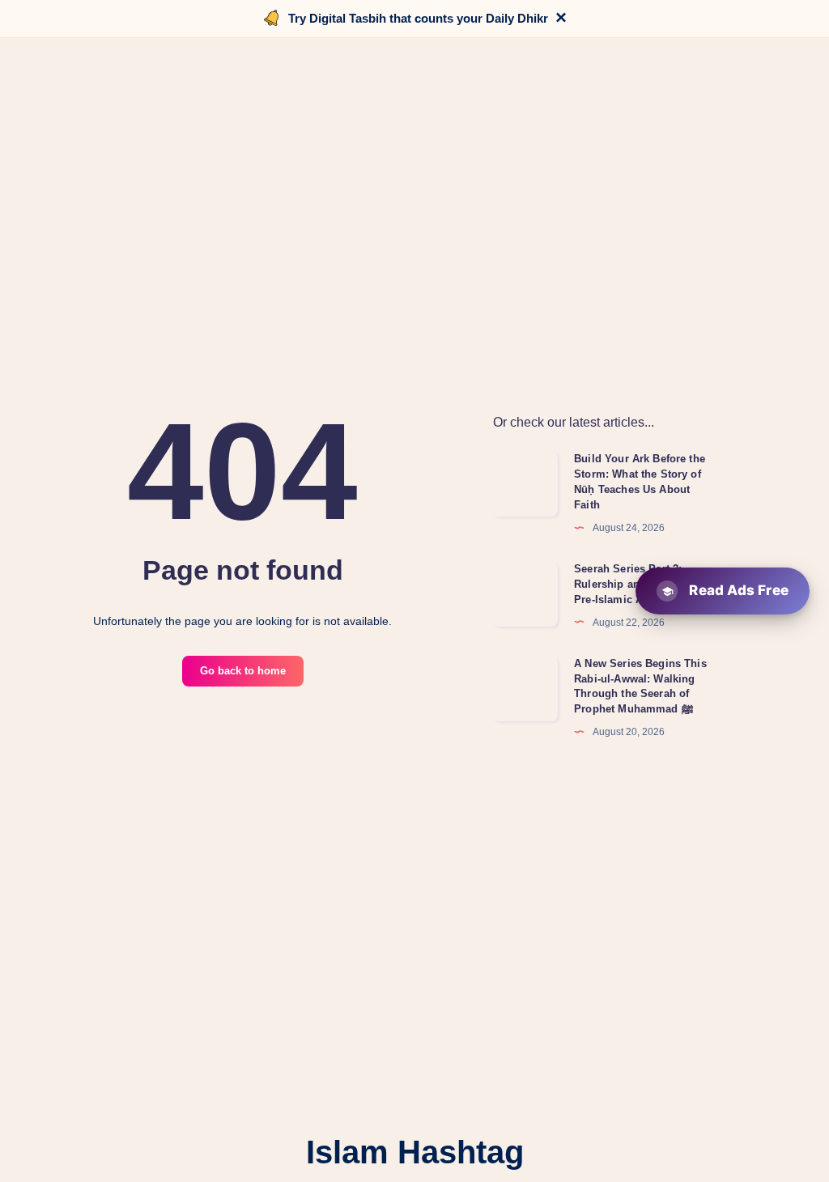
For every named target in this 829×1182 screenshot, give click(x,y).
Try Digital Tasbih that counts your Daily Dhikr (418, 18)
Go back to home (243, 671)
